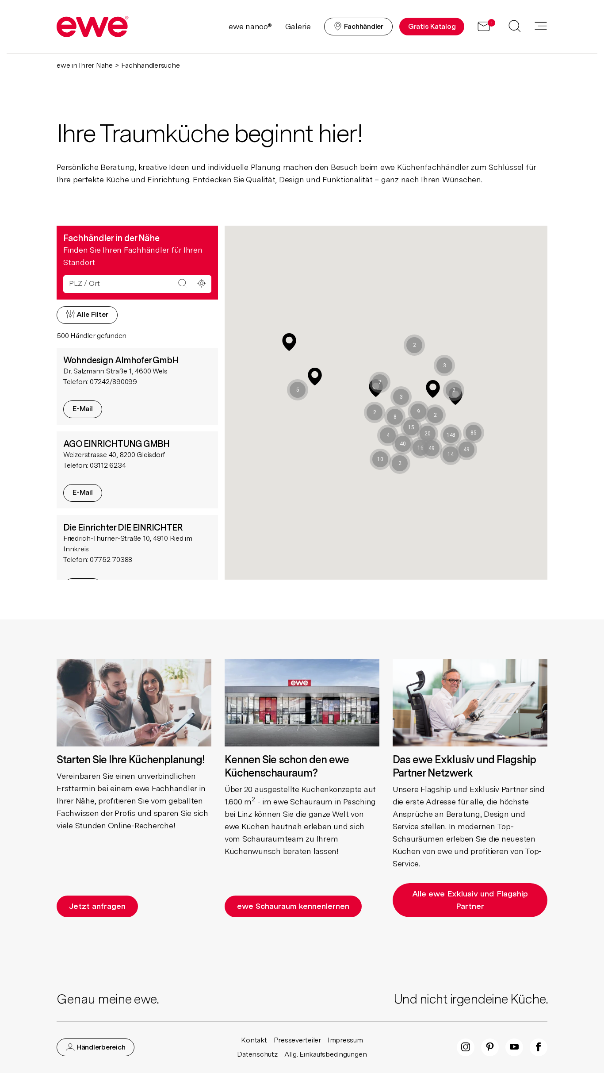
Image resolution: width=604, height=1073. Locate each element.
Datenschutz (257, 1054)
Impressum (345, 1040)
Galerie (298, 26)
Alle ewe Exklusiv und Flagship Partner (470, 900)
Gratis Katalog (432, 26)
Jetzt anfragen (97, 906)
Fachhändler (362, 26)
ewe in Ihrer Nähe (85, 65)
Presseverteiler (297, 1040)
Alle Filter (91, 314)
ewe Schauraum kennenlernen (293, 906)
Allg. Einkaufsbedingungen (325, 1054)
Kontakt (254, 1040)
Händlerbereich (100, 1047)
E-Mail (83, 408)
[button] (451, 435)
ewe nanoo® (250, 26)
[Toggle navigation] (540, 26)
